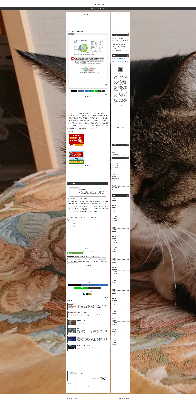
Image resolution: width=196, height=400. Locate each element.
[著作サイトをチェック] (84, 294)
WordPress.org (115, 154)
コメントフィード (116, 152)
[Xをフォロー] (87, 294)
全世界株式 (76, 259)
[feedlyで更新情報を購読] (89, 294)
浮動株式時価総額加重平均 (78, 261)
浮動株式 (104, 259)
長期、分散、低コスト (104, 261)
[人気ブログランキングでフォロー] (75, 253)
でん (125, 58)
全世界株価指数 (71, 259)
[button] (101, 91)
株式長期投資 (77, 256)
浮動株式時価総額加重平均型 (88, 261)
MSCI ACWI (82, 256)
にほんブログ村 (70, 220)
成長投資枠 (84, 259)
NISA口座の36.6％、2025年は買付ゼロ (120, 44)
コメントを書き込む (88, 386)
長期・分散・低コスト (97, 261)
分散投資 (80, 259)
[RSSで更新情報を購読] (91, 294)
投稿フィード (115, 150)
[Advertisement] (87, 22)
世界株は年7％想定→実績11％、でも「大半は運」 (119, 47)
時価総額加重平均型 (99, 259)
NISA (86, 256)
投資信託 (89, 259)
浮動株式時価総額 (71, 261)
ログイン (114, 147)
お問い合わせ (119, 396)
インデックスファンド (97, 256)
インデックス (90, 256)
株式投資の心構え (71, 256)
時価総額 (93, 259)
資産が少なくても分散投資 (117, 58)
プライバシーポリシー (125, 396)
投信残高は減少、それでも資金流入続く (120, 41)
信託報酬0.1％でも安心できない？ (119, 38)
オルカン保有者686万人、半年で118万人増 (120, 51)
